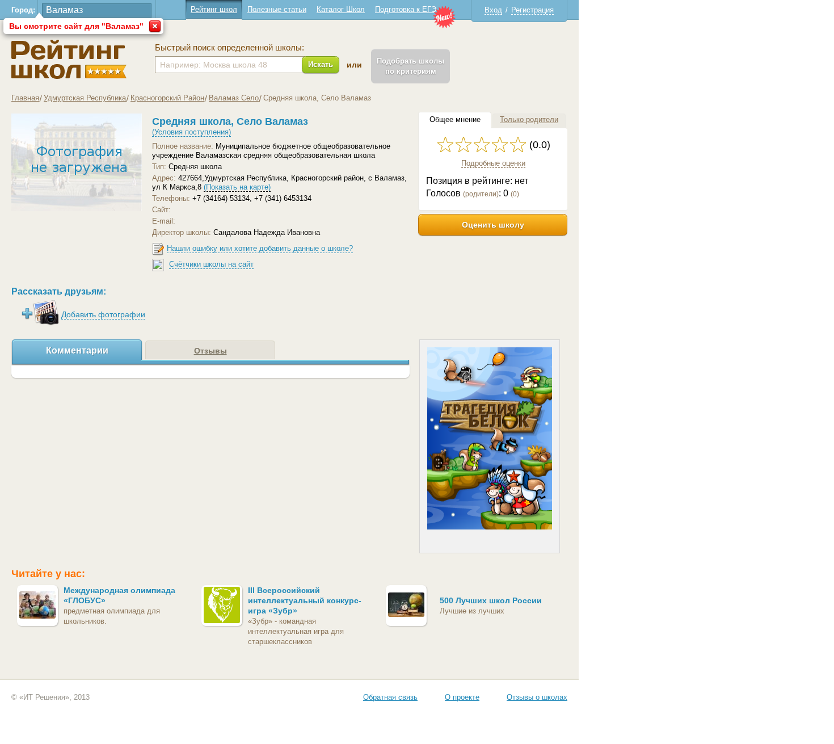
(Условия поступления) (191, 132)
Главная (25, 98)
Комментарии (77, 350)
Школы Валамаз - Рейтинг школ (69, 59)
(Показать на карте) (237, 187)
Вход (493, 10)
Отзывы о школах (537, 697)
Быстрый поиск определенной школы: (229, 47)
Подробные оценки (493, 163)
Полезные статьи (276, 9)
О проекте (462, 697)
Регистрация (532, 10)
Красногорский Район (167, 98)
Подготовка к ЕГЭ (405, 9)
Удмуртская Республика (85, 98)
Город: (23, 10)
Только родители (529, 119)
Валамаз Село (234, 98)
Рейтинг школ (214, 9)
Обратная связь (390, 697)
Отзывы (210, 350)
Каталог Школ (341, 9)
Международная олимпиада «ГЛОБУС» (119, 595)
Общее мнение (455, 119)
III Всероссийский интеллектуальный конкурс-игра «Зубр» (304, 600)
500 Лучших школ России (491, 600)
